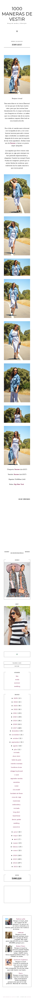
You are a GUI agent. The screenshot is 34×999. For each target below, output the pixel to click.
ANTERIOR (27, 551)
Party (21, 973)
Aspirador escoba (16, 778)
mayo (15, 835)
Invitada (16, 752)
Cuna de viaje (16, 797)
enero (15, 850)
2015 (15, 859)
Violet (16, 786)
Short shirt (16, 756)
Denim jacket (16, 819)
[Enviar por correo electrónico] (21, 49)
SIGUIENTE (6, 551)
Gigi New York (19, 484)
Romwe (12, 143)
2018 (15, 724)
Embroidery (16, 804)
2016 (15, 855)
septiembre (16, 742)
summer (17, 683)
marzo (15, 843)
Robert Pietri (20, 946)
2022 (16, 709)
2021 (15, 713)
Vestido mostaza (16, 763)
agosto (15, 746)
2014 (15, 863)
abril (15, 839)
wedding (17, 686)
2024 (16, 702)
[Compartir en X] (15, 49)
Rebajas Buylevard (16, 771)
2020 (15, 717)
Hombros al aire (16, 767)
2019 (15, 720)
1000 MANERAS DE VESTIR (17, 14)
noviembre (16, 735)
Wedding (16, 823)
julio (15, 749)
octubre (16, 738)
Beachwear (16, 816)
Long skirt (16, 812)
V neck (16, 775)
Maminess (16, 801)
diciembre (15, 731)
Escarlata (16, 782)
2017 (15, 728)
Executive (16, 827)
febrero (15, 847)
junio (16, 832)
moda (17, 679)
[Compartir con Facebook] (12, 49)
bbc (17, 676)
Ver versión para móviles (17, 553)
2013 (16, 866)
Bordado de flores (16, 793)
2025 (16, 698)
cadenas (20, 932)
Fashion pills (20, 919)
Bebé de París (16, 760)
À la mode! (16, 789)
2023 (16, 706)
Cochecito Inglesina (21, 960)
